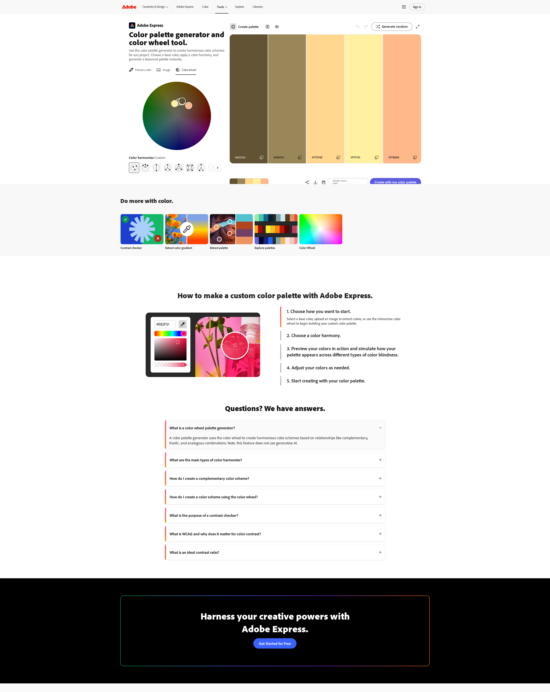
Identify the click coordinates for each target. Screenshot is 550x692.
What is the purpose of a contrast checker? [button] (204, 515)
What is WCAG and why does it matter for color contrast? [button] (215, 533)
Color (205, 7)
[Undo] (357, 26)
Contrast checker (131, 248)
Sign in (417, 7)
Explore (239, 7)
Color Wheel (307, 248)
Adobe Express (185, 7)
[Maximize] (417, 26)
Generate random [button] (395, 26)
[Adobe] (129, 7)
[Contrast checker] (267, 26)
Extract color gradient (178, 248)
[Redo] (366, 26)
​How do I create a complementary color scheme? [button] (209, 478)
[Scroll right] (217, 167)
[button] (403, 6)
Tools (220, 7)
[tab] (140, 70)
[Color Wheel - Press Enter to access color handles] (176, 115)
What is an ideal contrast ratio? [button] (194, 552)
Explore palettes (265, 248)
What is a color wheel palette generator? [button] (202, 427)
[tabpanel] (177, 125)
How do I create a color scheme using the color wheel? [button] (214, 496)
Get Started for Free (275, 643)
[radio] (134, 168)
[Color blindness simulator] (276, 26)
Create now (142, 229)
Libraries (258, 7)
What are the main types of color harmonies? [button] (206, 459)
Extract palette (219, 248)
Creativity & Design (153, 7)
